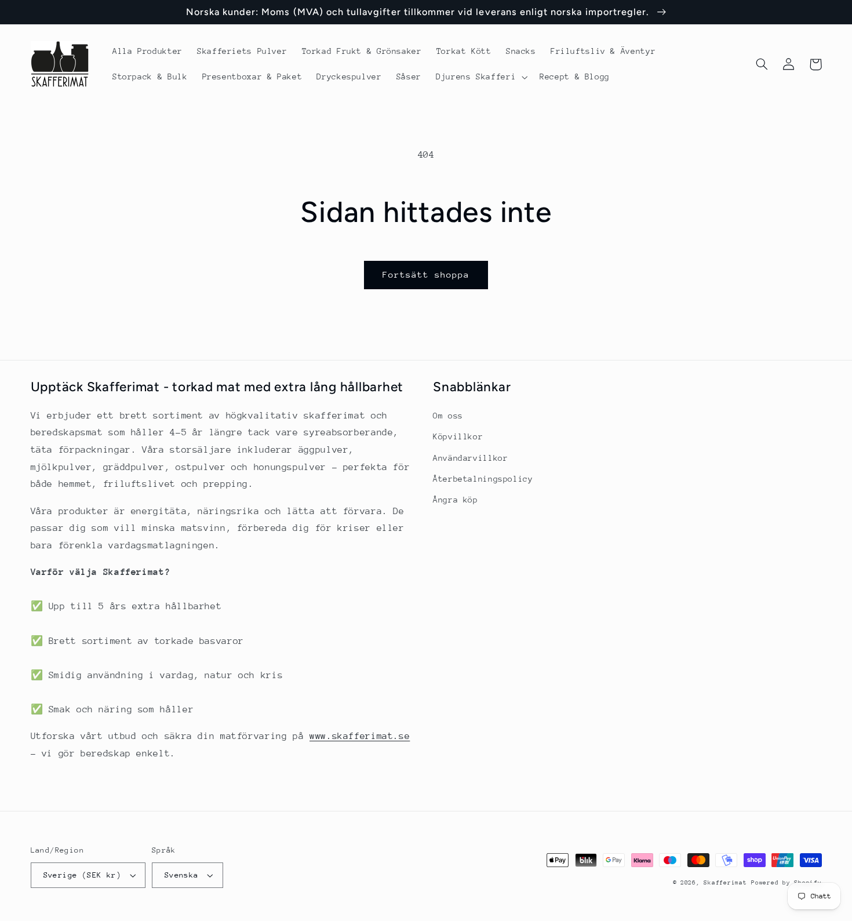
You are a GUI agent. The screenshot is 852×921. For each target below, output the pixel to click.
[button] (481, 77)
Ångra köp (455, 499)
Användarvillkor (470, 458)
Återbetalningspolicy (483, 478)
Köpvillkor (458, 436)
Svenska (182, 875)
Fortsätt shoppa (426, 274)
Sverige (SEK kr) (82, 875)
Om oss (448, 415)
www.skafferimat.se (360, 736)
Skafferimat (725, 882)
